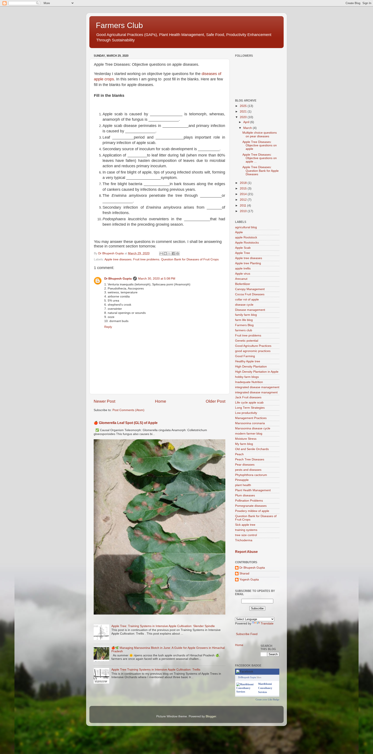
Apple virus (242, 273)
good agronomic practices (252, 351)
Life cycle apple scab (249, 402)
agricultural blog (246, 227)
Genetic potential (246, 340)
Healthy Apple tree (247, 361)
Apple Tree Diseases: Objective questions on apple (259, 145)
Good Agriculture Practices (253, 345)
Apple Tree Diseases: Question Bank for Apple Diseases (260, 171)
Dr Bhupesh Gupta (118, 278)
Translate (267, 623)
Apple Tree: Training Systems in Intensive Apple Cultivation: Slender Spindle (163, 626)
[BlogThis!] (165, 253)
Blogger (211, 716)
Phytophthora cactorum (251, 475)
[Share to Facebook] (173, 253)
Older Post (215, 401)
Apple (239, 232)
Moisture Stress (245, 438)
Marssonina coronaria (250, 423)
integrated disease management (257, 387)
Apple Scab (243, 247)
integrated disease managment (256, 392)
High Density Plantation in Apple (256, 371)
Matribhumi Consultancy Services (265, 688)
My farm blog (244, 444)
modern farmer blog (248, 433)
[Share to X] (169, 253)
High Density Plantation (251, 366)
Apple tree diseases (117, 259)
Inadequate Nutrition (249, 382)
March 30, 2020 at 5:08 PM (156, 278)
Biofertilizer (242, 284)
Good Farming (245, 356)
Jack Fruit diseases (248, 397)
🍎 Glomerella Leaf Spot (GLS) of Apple (126, 423)
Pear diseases (244, 464)
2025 (244, 106)
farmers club (243, 330)
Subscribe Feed (247, 634)
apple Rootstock (246, 237)
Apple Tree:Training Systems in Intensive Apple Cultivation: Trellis (155, 669)
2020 (244, 117)
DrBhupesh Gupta (247, 677)
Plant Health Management (253, 490)
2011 (243, 205)
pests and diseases (248, 469)
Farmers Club (119, 25)
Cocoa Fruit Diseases (249, 294)
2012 (244, 199)
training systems (246, 530)
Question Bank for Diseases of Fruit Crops (190, 259)
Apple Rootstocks (247, 242)
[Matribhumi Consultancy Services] (246, 691)
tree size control (246, 535)
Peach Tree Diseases (249, 459)
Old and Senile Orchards (252, 449)
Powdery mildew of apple (252, 511)
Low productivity (246, 413)
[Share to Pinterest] (177, 253)
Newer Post (104, 401)
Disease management (250, 309)
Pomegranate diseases (251, 505)
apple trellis (243, 268)
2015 (244, 188)
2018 (244, 183)
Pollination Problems (249, 500)
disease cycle (244, 304)
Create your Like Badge (267, 699)
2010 (244, 211)
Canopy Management (250, 289)
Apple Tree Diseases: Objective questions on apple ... (259, 158)
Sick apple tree (245, 524)
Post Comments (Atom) (128, 410)
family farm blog (246, 314)
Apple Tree (242, 253)
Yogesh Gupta (249, 579)
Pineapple (242, 480)
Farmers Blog (244, 325)
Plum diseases (245, 495)
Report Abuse (246, 552)
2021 (244, 111)
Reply (108, 327)
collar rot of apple (247, 299)
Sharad (244, 573)
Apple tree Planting (248, 263)
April (246, 122)
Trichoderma (243, 540)
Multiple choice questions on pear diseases (259, 134)
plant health (243, 485)
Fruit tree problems (146, 259)
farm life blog (244, 320)
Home (160, 401)
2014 (244, 194)
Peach (239, 454)
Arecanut (241, 278)
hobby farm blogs (247, 377)
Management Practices (251, 418)
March (248, 128)
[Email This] (161, 253)
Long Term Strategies (250, 407)
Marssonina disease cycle (252, 428)
